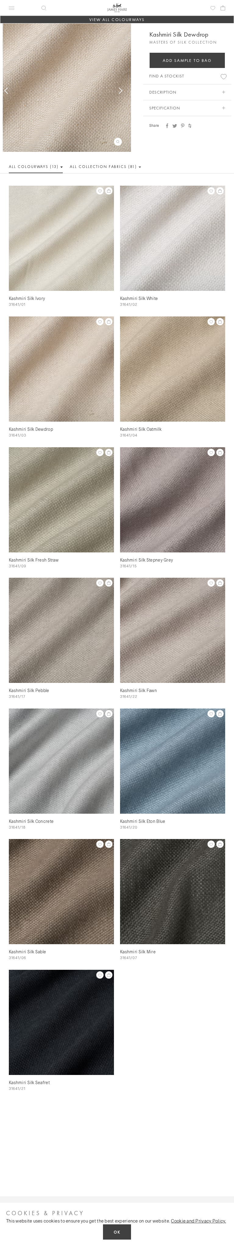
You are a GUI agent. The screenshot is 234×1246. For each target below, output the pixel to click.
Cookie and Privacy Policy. (198, 1220)
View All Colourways (117, 19)
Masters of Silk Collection (183, 42)
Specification (164, 108)
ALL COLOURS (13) (34, 166)
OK (117, 1232)
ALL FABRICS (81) (104, 166)
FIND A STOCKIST (166, 76)
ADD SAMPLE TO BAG (187, 60)
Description (162, 92)
